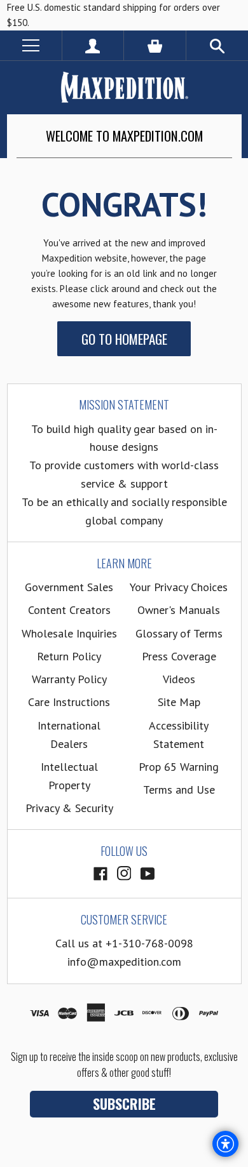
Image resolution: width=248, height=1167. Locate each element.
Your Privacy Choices (179, 587)
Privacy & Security (69, 808)
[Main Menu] (31, 45)
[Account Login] (93, 45)
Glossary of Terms (179, 633)
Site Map (179, 702)
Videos (179, 679)
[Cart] (155, 45)
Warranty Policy (69, 679)
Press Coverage (179, 656)
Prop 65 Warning (179, 766)
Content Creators (69, 610)
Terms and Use (179, 789)
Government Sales (69, 587)
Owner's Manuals (178, 610)
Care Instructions (69, 702)
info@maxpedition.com (124, 961)
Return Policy (69, 656)
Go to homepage (124, 339)
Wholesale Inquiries (69, 633)
